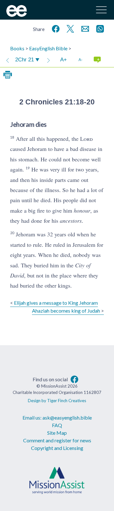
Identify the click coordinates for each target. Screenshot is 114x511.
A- (80, 60)
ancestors (71, 220)
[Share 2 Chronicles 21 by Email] (84, 28)
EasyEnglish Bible (48, 48)
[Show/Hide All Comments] (97, 59)
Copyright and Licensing (57, 448)
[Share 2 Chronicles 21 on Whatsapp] (99, 28)
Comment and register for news (57, 440)
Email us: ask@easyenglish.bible (57, 417)
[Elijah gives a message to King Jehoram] (7, 59)
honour (82, 210)
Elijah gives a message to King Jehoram (56, 303)
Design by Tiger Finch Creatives (57, 400)
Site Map (57, 433)
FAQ (57, 425)
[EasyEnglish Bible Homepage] (16, 15)
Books (17, 48)
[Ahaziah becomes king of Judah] (48, 59)
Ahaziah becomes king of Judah (66, 311)
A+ (63, 60)
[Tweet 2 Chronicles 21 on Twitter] (69, 28)
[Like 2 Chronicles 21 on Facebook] (54, 28)
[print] (7, 75)
